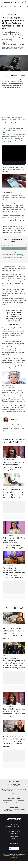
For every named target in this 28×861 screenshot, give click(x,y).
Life (3, 14)
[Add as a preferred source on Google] (14, 848)
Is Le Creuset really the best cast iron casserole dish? (7, 790)
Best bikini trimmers (7, 800)
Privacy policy (14, 833)
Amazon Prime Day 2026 (16, 6)
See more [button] (14, 322)
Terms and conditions (14, 831)
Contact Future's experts (14, 826)
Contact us (14, 829)
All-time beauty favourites (7, 787)
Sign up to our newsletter (20, 809)
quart (13, 134)
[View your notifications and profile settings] (15, 2)
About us (14, 824)
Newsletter (23, 75)
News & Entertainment (11, 14)
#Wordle (18, 217)
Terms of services (19, 252)
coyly (9, 134)
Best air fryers (21, 800)
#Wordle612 (5, 284)
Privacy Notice (20, 254)
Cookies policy (14, 836)
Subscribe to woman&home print (8, 810)
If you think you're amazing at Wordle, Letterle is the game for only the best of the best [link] (13, 197)
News (23, 44)
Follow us (15, 75)
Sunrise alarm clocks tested (21, 787)
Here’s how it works (18, 48)
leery (5, 134)
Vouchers (14, 793)
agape (20, 134)
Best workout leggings (7, 802)
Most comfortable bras (20, 802)
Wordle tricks (13, 401)
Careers (14, 838)
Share (6, 75)
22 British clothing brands (20, 789)
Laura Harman (11, 43)
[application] (14, 153)
